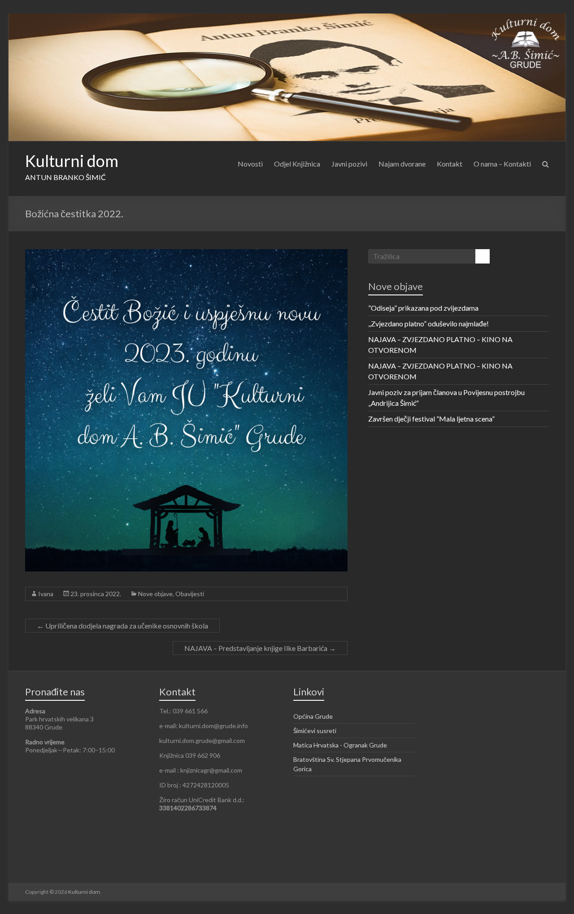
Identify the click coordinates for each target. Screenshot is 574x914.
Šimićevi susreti (314, 730)
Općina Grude (313, 716)
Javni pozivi (349, 163)
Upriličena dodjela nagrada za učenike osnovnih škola (122, 625)
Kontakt (449, 163)
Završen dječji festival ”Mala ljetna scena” (431, 418)
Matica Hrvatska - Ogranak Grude (340, 745)
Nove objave (155, 594)
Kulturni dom (71, 161)
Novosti (250, 163)
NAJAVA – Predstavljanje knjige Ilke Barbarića (260, 648)
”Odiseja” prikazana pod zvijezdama (423, 307)
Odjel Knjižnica (297, 163)
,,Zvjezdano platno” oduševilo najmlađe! (428, 323)
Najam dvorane (402, 163)
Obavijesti (189, 594)
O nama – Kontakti (502, 163)
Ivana (45, 594)
